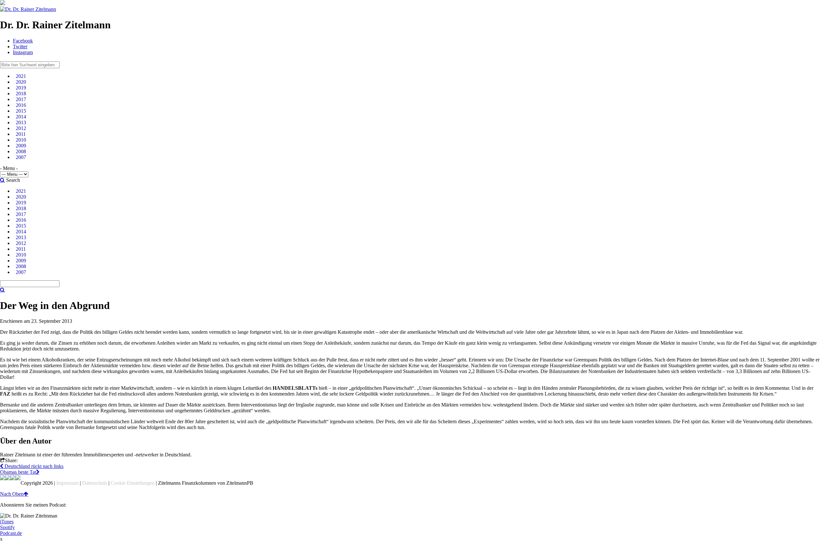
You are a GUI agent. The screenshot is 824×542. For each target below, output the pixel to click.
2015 (21, 111)
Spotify (7, 527)
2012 (21, 128)
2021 (21, 76)
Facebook (23, 40)
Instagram (23, 52)
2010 (21, 140)
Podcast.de (11, 533)
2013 (21, 122)
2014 (21, 116)
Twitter (20, 46)
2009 (21, 145)
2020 (21, 82)
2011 (21, 134)
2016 (21, 105)
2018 (21, 93)
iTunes (7, 521)
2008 (21, 151)
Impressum (67, 483)
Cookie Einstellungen (132, 483)
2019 (21, 87)
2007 (21, 157)
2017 (21, 99)
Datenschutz (94, 483)
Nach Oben (11, 494)
